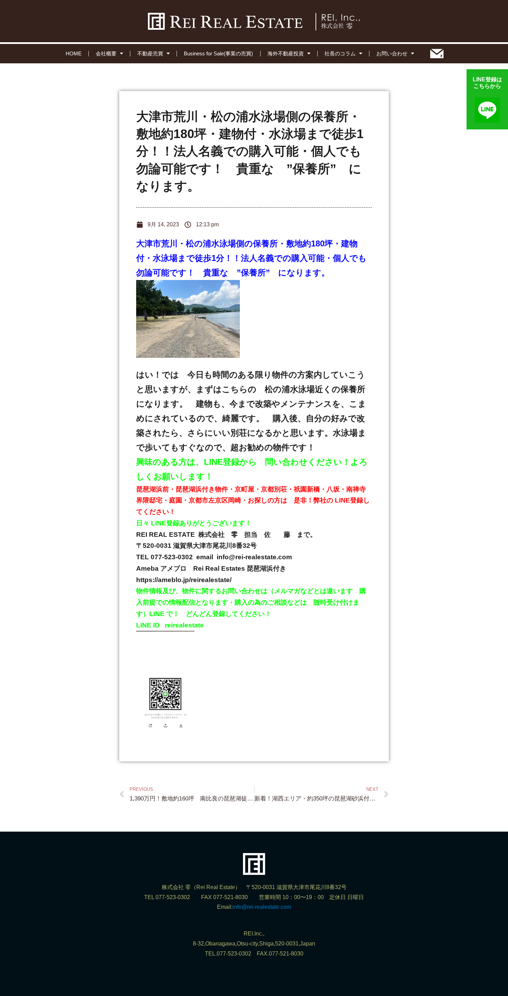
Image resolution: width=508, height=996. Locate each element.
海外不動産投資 (285, 53)
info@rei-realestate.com (262, 907)
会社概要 (106, 53)
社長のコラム (340, 53)
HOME (74, 53)
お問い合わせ (391, 53)
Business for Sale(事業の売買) (218, 53)
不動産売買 (150, 53)
